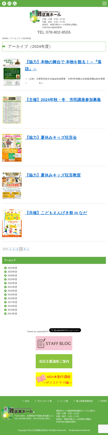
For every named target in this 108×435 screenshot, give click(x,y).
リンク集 (64, 401)
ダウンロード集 (44, 401)
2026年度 (12, 275)
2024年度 (12, 268)
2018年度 (12, 298)
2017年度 (12, 302)
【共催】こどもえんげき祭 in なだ (56, 213)
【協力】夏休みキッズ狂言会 (51, 137)
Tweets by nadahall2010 (38, 331)
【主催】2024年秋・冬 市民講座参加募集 (63, 99)
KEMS (104, 401)
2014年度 (12, 313)
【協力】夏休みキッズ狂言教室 (53, 175)
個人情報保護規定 (84, 401)
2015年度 (12, 310)
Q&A (27, 401)
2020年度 (12, 291)
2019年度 (12, 294)
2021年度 (12, 287)
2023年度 (12, 279)
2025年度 (12, 272)
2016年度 (12, 306)
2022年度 (12, 283)
